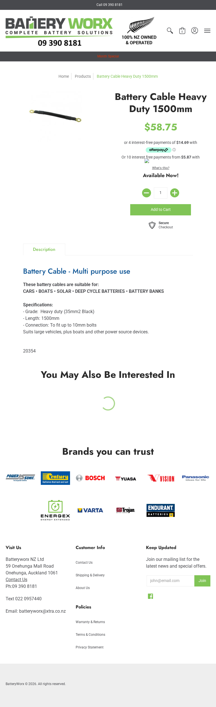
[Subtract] (146, 192)
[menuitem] (170, 30)
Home (63, 76)
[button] (170, 30)
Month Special (108, 56)
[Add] (174, 192)
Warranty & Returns (90, 622)
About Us (83, 588)
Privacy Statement (90, 647)
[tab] (44, 249)
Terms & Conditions (90, 635)
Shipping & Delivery (90, 575)
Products (83, 76)
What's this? (160, 168)
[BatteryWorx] (82, 31)
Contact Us (16, 579)
